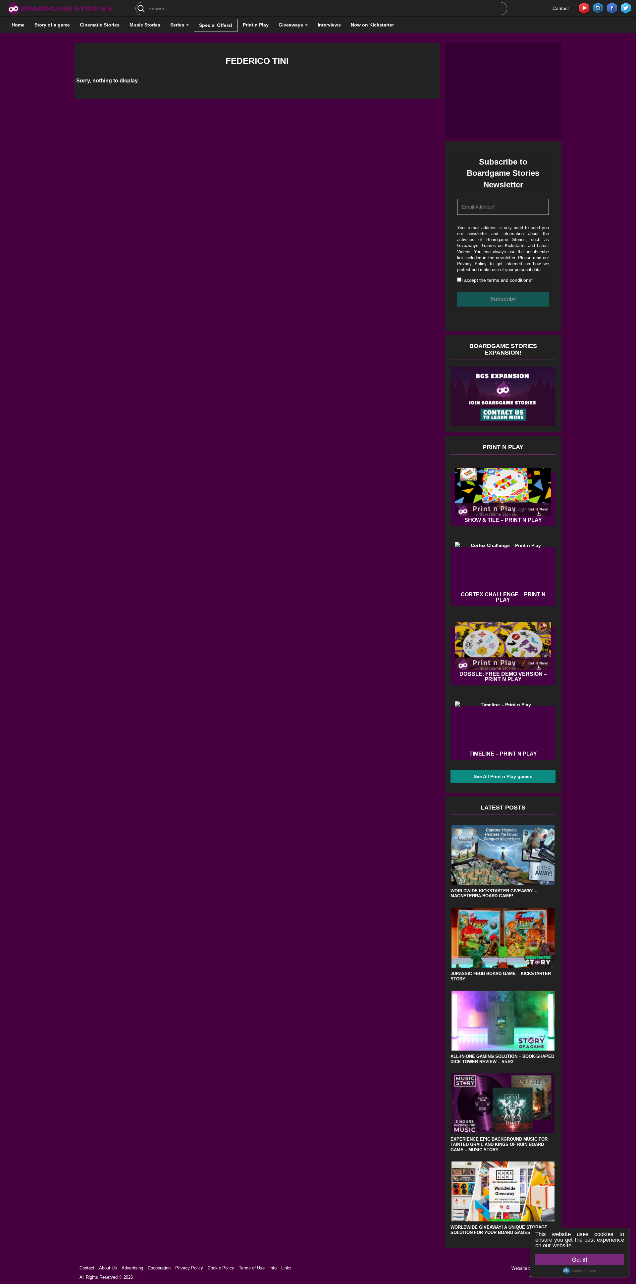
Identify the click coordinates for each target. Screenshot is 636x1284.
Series (178, 24)
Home (18, 24)
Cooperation (159, 1267)
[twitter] (625, 7)
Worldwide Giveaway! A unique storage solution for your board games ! (499, 1230)
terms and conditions (509, 280)
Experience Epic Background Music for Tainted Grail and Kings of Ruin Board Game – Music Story (499, 1144)
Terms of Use (252, 1267)
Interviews (329, 24)
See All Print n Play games (503, 776)
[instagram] (598, 7)
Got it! (579, 1259)
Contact (561, 8)
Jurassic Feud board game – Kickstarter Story (500, 976)
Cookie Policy (221, 1267)
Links (286, 1267)
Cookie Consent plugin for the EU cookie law (579, 1270)
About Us (108, 1267)
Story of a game (52, 24)
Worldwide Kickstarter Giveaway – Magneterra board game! (493, 893)
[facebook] (612, 7)
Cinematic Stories (100, 24)
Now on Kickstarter (372, 24)
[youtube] (584, 7)
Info (273, 1267)
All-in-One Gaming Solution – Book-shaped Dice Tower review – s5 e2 (502, 1059)
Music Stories (145, 24)
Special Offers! (216, 25)
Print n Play (256, 24)
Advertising (132, 1267)
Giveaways (291, 24)
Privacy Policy (472, 263)
